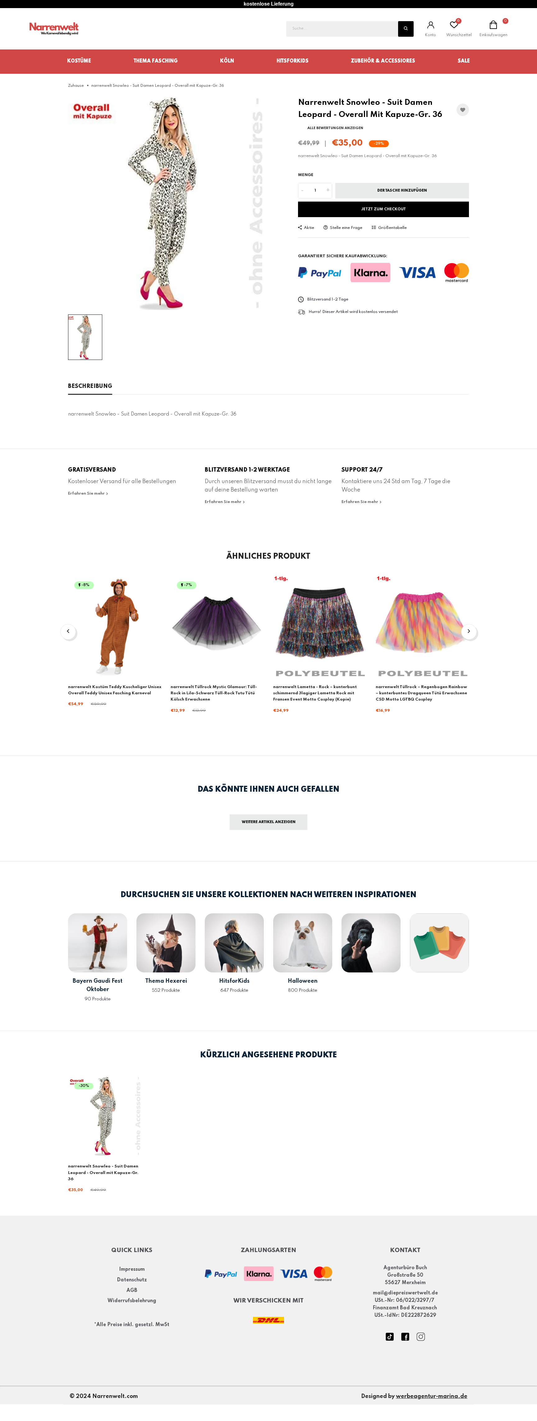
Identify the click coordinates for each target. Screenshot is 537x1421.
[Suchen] (406, 29)
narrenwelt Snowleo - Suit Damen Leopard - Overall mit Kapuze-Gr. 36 (103, 1172)
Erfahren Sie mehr (87, 494)
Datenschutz (132, 1279)
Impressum (132, 1269)
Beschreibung (90, 386)
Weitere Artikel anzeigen (269, 822)
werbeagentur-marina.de (431, 1396)
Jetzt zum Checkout (383, 209)
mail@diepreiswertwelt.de (405, 1293)
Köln (227, 61)
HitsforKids (293, 61)
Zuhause (76, 86)
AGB (131, 1290)
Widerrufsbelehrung (132, 1300)
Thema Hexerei (166, 981)
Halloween (303, 981)
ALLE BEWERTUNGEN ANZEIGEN (335, 128)
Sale (464, 61)
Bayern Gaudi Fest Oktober (97, 985)
